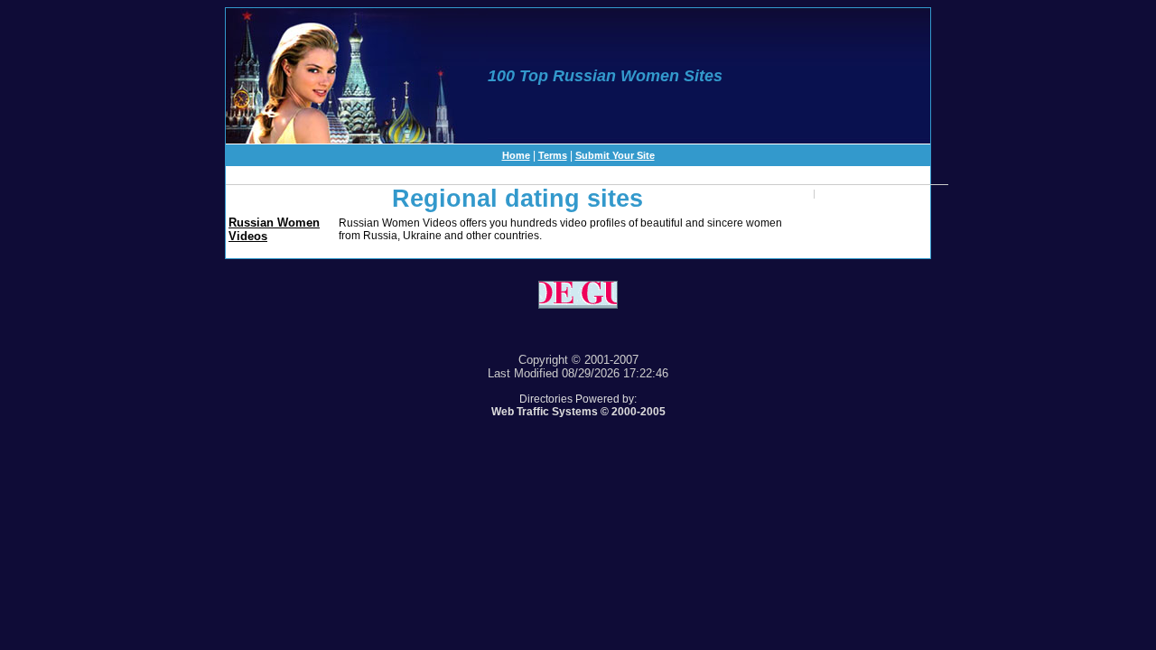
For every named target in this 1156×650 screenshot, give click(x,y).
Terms (552, 155)
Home (516, 155)
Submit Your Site (615, 155)
